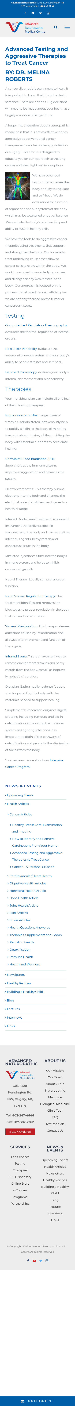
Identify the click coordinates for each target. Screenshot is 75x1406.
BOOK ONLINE (20, 1131)
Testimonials (55, 1124)
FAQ (55, 1117)
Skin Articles (19, 913)
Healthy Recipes (19, 983)
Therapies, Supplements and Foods (36, 935)
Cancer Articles (21, 814)
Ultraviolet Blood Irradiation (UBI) (30, 459)
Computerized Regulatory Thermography (36, 325)
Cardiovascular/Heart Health (31, 876)
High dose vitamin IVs (21, 415)
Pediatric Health (22, 942)
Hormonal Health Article (28, 890)
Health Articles (18, 804)
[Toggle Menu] (67, 27)
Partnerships (20, 1203)
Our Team (55, 1077)
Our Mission (55, 1070)
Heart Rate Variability (21, 348)
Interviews (14, 1017)
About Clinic (55, 1084)
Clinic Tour (55, 1110)
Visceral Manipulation (21, 626)
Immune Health (21, 957)
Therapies (20, 1170)
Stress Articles (20, 920)
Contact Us (55, 1130)
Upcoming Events (20, 795)
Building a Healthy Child (25, 991)
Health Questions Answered (30, 927)
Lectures (13, 1009)
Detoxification (20, 949)
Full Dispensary (20, 1177)
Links (11, 1026)
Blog (10, 1000)
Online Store (20, 1183)
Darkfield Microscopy (21, 372)
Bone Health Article (24, 898)
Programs (20, 1197)
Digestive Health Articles (28, 883)
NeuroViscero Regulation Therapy (30, 596)
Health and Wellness (25, 964)
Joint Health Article (24, 905)
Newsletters (16, 974)
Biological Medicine (55, 1104)
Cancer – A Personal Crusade (33, 867)
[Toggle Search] (55, 27)
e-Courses (20, 1190)
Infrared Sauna (16, 656)
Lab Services (20, 1157)
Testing (20, 1163)
